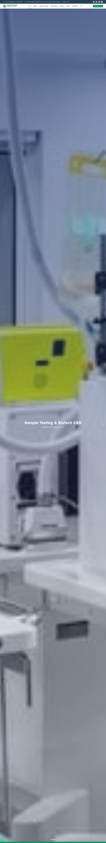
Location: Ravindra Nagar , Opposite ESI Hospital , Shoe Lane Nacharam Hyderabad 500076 (43, 1)
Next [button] (102, 425)
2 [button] (52, 839)
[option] (53, 425)
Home (29, 6)
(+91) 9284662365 (19, 1)
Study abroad (75, 6)
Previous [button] (4, 425)
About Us (35, 6)
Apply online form (98, 6)
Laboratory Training (43, 6)
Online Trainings (53, 6)
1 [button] (50, 839)
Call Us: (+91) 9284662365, (10, 1)
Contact (68, 6)
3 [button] (54, 839)
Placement (62, 6)
